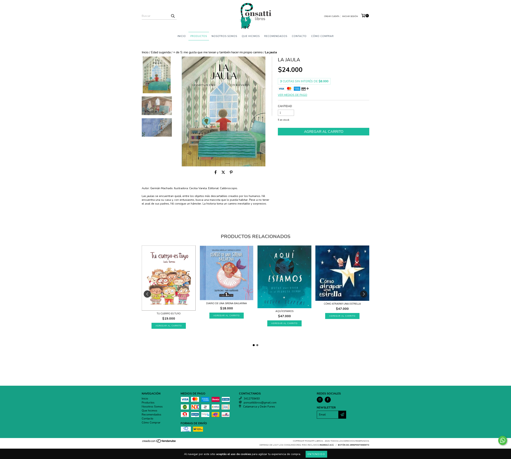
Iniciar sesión (350, 16)
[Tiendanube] (159, 442)
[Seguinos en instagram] (320, 400)
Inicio (181, 36)
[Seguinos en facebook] (328, 400)
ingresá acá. (327, 445)
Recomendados (275, 36)
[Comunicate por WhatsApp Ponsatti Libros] (502, 440)
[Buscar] (173, 16)
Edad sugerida (161, 52)
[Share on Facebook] (216, 172)
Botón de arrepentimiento (353, 445)
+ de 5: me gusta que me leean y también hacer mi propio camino (218, 52)
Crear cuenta (331, 16)
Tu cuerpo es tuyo (169, 313)
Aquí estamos (284, 311)
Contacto (299, 36)
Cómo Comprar (322, 36)
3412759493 (252, 398)
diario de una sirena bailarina (226, 303)
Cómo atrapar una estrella (342, 303)
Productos (198, 36)
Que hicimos (251, 36)
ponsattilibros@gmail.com (260, 402)
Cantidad (285, 106)
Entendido (316, 454)
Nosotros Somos (224, 36)
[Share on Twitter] (223, 172)
